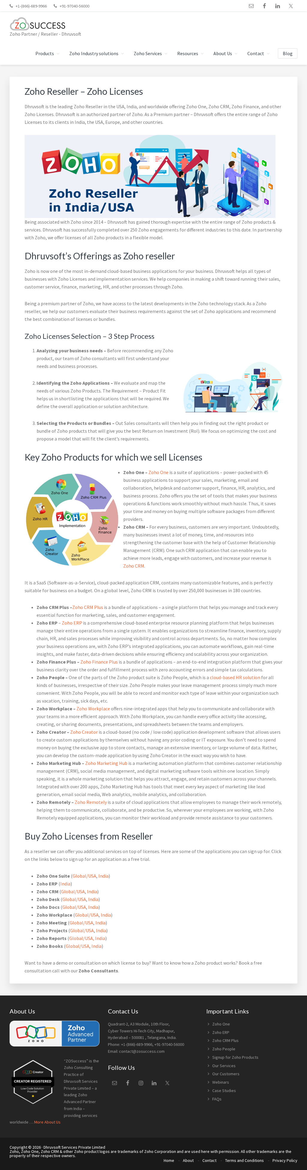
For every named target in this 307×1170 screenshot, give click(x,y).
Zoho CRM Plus (87, 607)
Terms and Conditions (244, 1160)
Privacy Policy (285, 1160)
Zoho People (223, 1049)
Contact (209, 1160)
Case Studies (224, 1090)
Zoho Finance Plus (99, 662)
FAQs (217, 1099)
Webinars (220, 1082)
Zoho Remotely (91, 802)
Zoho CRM (133, 566)
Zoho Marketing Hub (106, 763)
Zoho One (158, 472)
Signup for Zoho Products (235, 1057)
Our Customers (226, 1073)
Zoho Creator (84, 732)
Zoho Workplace (93, 709)
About (188, 1160)
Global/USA (84, 876)
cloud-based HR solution (235, 677)
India (103, 876)
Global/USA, (81, 938)
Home (169, 1160)
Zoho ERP (72, 623)
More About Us (47, 1122)
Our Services (224, 1065)
